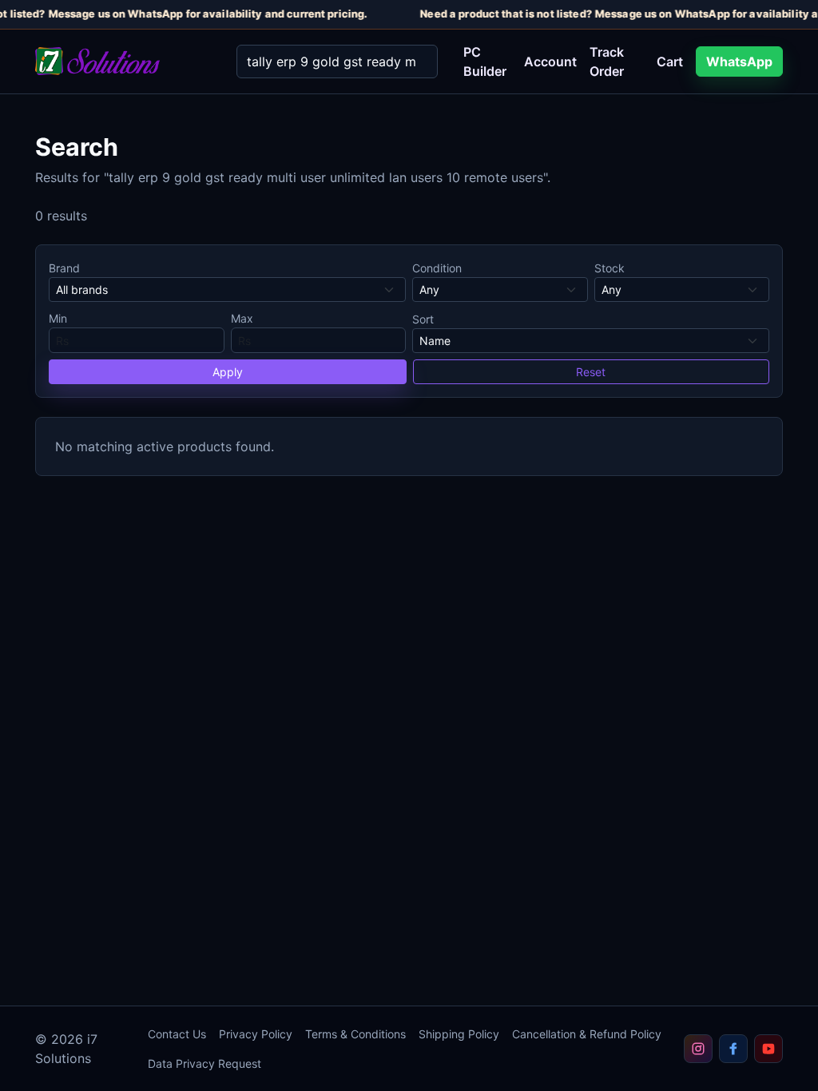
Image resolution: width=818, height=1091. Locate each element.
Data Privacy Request (204, 1063)
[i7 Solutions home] (123, 61)
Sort (423, 319)
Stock (609, 268)
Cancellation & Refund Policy (586, 1034)
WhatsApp (739, 61)
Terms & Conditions (355, 1034)
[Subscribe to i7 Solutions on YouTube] (768, 1048)
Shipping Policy (459, 1034)
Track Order (607, 61)
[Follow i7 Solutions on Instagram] (698, 1048)
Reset (591, 372)
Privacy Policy (255, 1034)
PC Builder (484, 61)
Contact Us (177, 1034)
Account (550, 61)
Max (242, 318)
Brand (64, 268)
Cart (670, 61)
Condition (437, 268)
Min (58, 318)
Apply (227, 372)
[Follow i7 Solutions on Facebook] (733, 1048)
